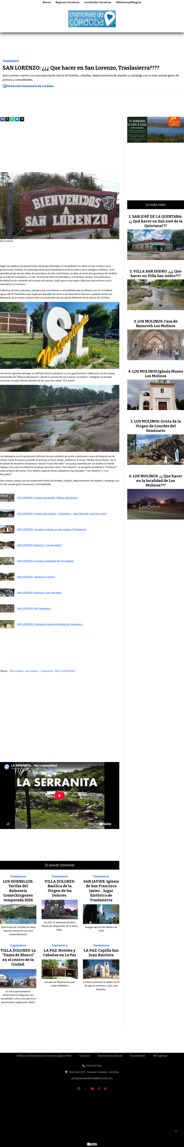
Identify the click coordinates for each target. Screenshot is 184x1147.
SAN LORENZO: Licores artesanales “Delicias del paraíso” (47, 497)
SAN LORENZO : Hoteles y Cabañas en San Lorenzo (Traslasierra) (51, 529)
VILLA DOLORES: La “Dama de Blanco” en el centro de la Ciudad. (18, 957)
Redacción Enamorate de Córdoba (30, 86)
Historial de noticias (110, 1055)
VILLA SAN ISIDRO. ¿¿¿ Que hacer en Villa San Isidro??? (156, 273)
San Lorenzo (32, 671)
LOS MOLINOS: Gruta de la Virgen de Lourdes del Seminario (157, 426)
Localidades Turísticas (97, 2)
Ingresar (161, 1055)
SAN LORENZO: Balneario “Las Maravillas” (39, 545)
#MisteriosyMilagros (128, 2)
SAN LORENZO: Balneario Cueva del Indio (39, 592)
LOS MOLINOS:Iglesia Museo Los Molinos (157, 373)
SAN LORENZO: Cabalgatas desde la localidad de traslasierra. (50, 624)
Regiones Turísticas (67, 2)
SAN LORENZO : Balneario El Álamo (36, 576)
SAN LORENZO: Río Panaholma (33, 608)
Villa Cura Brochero (65, 671)
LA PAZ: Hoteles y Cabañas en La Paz (59, 952)
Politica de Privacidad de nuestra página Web (44, 1055)
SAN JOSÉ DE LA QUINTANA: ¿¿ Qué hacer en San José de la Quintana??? (156, 221)
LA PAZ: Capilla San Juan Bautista (101, 952)
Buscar (47, 2)
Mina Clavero (17, 671)
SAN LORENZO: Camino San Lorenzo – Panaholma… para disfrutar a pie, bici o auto (62, 513)
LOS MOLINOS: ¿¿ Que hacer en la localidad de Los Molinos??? (157, 481)
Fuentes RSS (137, 1055)
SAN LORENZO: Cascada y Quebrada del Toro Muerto (45, 561)
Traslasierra (11, 61)
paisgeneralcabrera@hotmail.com (92, 1078)
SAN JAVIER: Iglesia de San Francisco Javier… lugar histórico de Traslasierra (101, 890)
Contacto (84, 1055)
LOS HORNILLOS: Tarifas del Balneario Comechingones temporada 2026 (18, 890)
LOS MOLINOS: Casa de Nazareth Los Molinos (157, 323)
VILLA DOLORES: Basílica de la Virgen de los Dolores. (59, 888)
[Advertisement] (92, 46)
